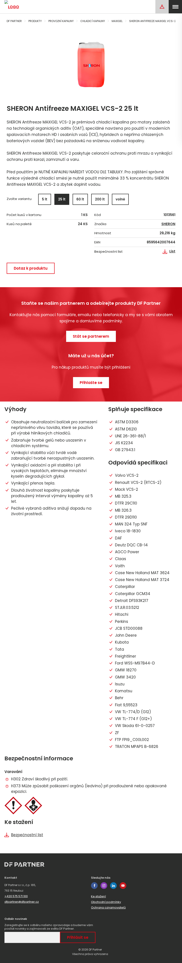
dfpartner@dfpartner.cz (21, 902)
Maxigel (117, 21)
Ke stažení (98, 896)
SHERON (168, 224)
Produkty (35, 21)
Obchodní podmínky (106, 902)
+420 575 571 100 (16, 896)
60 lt (80, 199)
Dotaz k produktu (30, 268)
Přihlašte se (91, 382)
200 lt (100, 199)
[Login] (162, 6)
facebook (94, 885)
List (172, 251)
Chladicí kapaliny (92, 21)
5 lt (44, 199)
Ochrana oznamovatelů (108, 907)
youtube (123, 885)
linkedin (113, 885)
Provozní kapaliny (61, 21)
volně (120, 199)
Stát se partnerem (91, 336)
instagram (104, 885)
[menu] (175, 6)
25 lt (61, 199)
